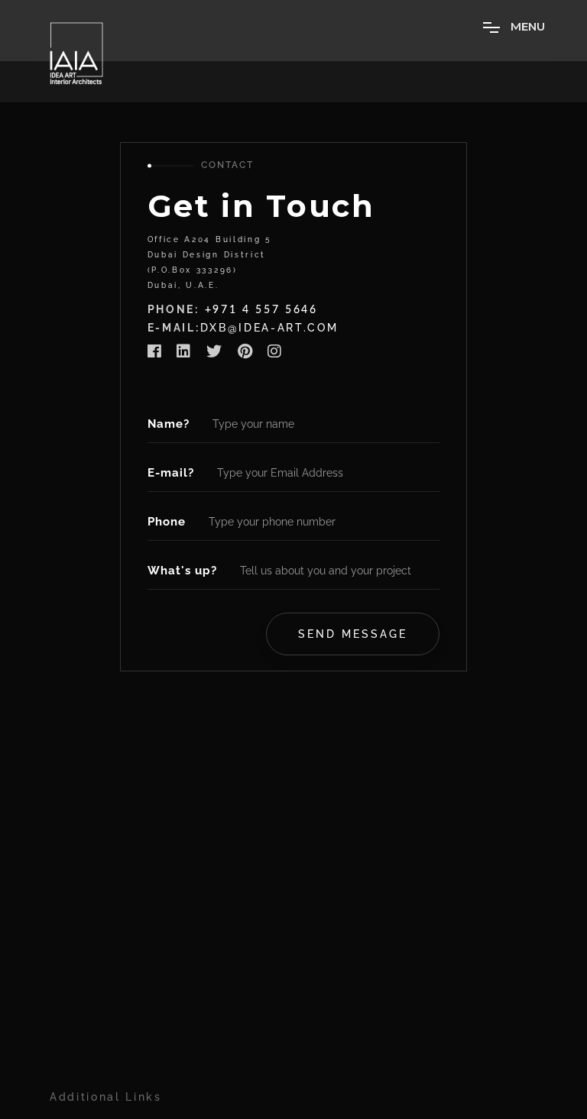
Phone (167, 522)
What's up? (182, 570)
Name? (169, 424)
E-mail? (171, 473)
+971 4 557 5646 (261, 310)
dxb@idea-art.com (269, 328)
